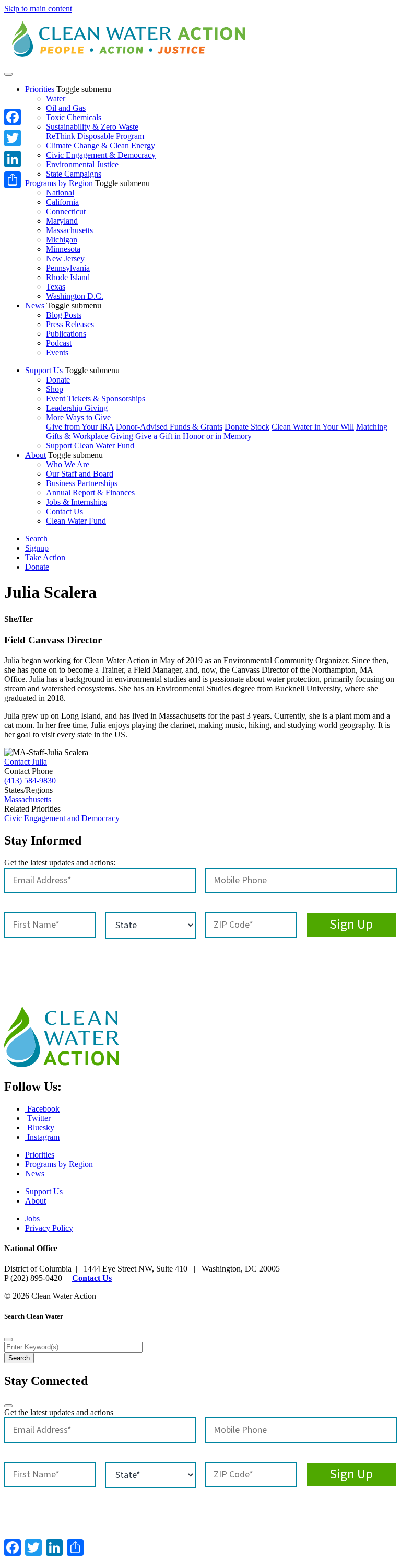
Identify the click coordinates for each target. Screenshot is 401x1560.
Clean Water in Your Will (313, 426)
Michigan (61, 239)
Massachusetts (69, 230)
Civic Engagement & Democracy (101, 155)
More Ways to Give (78, 417)
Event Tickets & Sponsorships (95, 398)
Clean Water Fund (76, 520)
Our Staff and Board (79, 473)
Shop (54, 389)
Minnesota (63, 249)
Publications (66, 333)
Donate (58, 379)
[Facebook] (12, 117)
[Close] (8, 1339)
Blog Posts (63, 314)
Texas (55, 286)
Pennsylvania (68, 267)
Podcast (59, 343)
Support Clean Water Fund (90, 445)
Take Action (45, 557)
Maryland (62, 220)
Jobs (32, 1218)
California (62, 202)
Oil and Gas (66, 107)
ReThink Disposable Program (95, 136)
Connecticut (66, 211)
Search (36, 538)
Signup (37, 548)
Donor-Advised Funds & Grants (169, 426)
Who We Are (67, 464)
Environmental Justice (82, 164)
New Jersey (65, 258)
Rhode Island (68, 277)
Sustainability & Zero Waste (92, 126)
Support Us (44, 370)
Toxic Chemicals (73, 117)
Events (57, 352)
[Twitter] (12, 138)
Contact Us (64, 511)
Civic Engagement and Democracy (62, 818)
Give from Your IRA (80, 426)
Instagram (42, 1137)
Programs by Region (59, 183)
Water (55, 98)
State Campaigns (73, 173)
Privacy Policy (49, 1227)
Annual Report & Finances (90, 492)
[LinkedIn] (12, 158)
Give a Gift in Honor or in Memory (193, 436)
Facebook (42, 1108)
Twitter (38, 1118)
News (34, 305)
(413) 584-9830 (30, 780)
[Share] (12, 179)
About (35, 454)
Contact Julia (25, 761)
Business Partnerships (81, 483)
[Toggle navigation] (8, 74)
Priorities (39, 89)
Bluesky (39, 1127)
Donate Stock (247, 426)
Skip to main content (38, 8)
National (60, 192)
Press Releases (70, 324)
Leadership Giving (77, 407)
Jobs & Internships (76, 502)
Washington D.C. (74, 296)
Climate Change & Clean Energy (100, 145)
